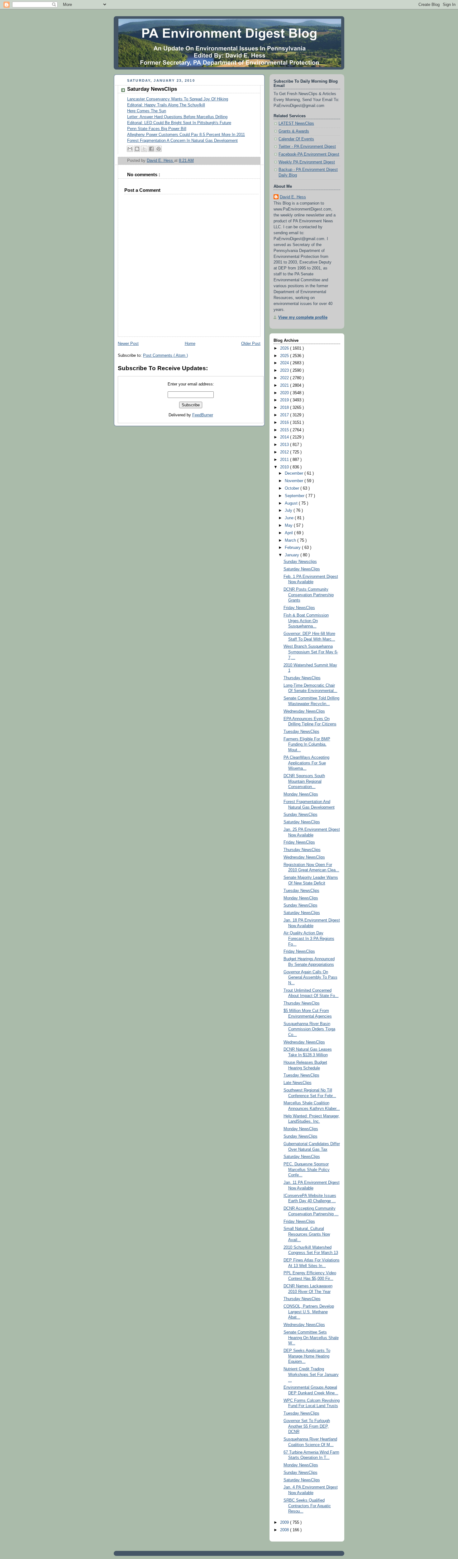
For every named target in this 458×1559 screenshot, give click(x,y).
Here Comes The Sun (146, 111)
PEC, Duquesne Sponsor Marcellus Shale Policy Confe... (307, 1169)
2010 (285, 467)
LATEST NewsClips (296, 123)
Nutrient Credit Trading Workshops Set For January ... (311, 1374)
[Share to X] (144, 149)
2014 (285, 437)
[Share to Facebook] (151, 149)
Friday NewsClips (299, 608)
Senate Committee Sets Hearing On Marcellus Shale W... (311, 1337)
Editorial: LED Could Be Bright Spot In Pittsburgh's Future (179, 123)
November (294, 481)
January (292, 555)
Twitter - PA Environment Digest (307, 146)
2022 (285, 378)
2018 (285, 407)
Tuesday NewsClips (301, 731)
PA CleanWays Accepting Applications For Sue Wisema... (306, 763)
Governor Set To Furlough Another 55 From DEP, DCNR (307, 1426)
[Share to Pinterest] (158, 149)
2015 (285, 430)
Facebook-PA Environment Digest (309, 154)
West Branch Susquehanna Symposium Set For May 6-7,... (311, 652)
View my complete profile (302, 317)
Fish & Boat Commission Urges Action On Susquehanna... (306, 620)
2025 (285, 356)
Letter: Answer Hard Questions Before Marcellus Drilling (177, 117)
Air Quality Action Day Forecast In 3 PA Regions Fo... (309, 938)
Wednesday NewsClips (304, 711)
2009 (285, 1522)
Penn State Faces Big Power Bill (156, 129)
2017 (285, 415)
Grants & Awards (294, 131)
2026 (285, 348)
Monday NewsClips (301, 794)
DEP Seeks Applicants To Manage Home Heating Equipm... (307, 1356)
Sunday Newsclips (300, 561)
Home (190, 343)
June (290, 518)
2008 (285, 1530)
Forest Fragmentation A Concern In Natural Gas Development (182, 140)
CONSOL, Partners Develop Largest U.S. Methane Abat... (309, 1311)
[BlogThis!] (137, 149)
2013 (285, 445)
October (292, 488)
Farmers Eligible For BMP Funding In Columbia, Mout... (307, 744)
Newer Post (128, 343)
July (289, 510)
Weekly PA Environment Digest (307, 162)
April (289, 533)
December (294, 473)
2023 (285, 370)
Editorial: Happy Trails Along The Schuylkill (166, 105)
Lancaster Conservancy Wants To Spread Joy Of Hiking (177, 99)
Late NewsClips (298, 1083)
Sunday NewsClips (300, 814)
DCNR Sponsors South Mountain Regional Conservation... (304, 781)
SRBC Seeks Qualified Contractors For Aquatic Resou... (307, 1505)
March (291, 540)
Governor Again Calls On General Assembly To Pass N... (310, 977)
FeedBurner (202, 415)
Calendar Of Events (296, 139)
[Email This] (130, 149)
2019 (285, 400)
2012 (285, 452)
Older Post (250, 343)
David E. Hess (293, 197)
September (295, 496)
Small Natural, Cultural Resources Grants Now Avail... (307, 1234)
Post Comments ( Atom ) (165, 355)
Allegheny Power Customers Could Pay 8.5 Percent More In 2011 (186, 135)
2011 (285, 460)
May (289, 525)
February (293, 547)
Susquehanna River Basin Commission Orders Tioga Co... (309, 1029)
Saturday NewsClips (302, 569)
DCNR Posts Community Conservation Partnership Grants (309, 595)
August (292, 503)
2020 (285, 393)
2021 (285, 385)
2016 (285, 422)
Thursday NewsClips (302, 678)
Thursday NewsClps (302, 1003)
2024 (285, 363)
